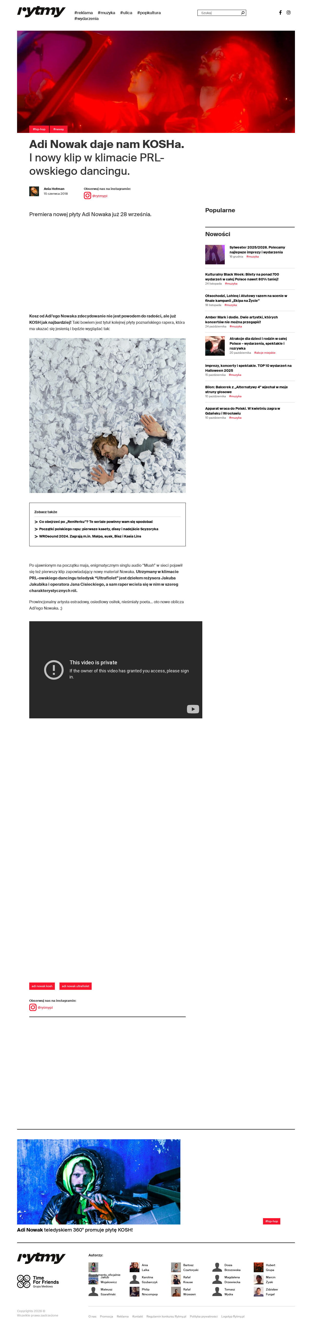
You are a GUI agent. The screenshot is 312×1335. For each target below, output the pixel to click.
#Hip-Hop (39, 129)
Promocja (106, 1316)
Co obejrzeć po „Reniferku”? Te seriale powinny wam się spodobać (96, 521)
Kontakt (137, 1316)
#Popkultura (149, 12)
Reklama (123, 1316)
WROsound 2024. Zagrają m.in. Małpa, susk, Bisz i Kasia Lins (90, 536)
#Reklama (83, 12)
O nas (92, 1316)
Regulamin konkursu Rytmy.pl (166, 1316)
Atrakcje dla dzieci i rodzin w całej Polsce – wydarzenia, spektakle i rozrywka (258, 343)
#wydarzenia (86, 18)
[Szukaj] (243, 13)
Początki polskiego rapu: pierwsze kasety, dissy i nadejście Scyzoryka (98, 529)
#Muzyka (106, 12)
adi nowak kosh (42, 986)
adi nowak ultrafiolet (75, 986)
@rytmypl (99, 196)
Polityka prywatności (204, 1316)
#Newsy (58, 129)
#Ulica (126, 12)
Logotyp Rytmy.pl (232, 1316)
